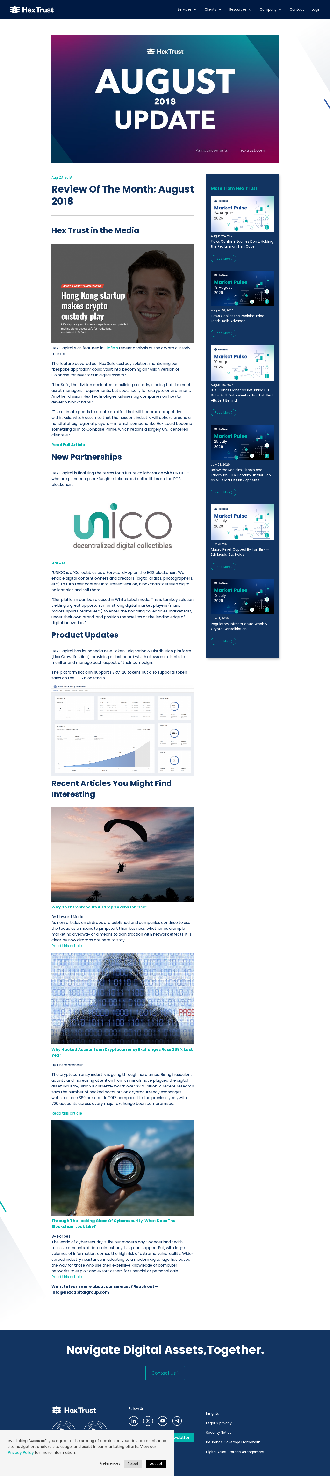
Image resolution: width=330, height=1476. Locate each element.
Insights (212, 1413)
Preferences (110, 1463)
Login (316, 9)
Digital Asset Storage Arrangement (235, 1451)
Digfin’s (111, 348)
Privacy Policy (21, 1452)
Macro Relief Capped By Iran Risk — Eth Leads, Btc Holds (240, 552)
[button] (187, 9)
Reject (133, 1463)
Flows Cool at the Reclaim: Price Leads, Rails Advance (237, 318)
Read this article (66, 946)
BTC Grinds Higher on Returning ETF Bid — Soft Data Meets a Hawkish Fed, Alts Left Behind (242, 395)
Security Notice (219, 1432)
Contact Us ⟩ (165, 1373)
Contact (297, 9)
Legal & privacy (219, 1423)
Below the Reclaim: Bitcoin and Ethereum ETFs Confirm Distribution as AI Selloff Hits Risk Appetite (241, 475)
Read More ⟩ (223, 259)
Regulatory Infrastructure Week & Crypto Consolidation (239, 626)
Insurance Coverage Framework (233, 1442)
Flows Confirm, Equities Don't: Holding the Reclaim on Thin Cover (242, 244)
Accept (156, 1463)
